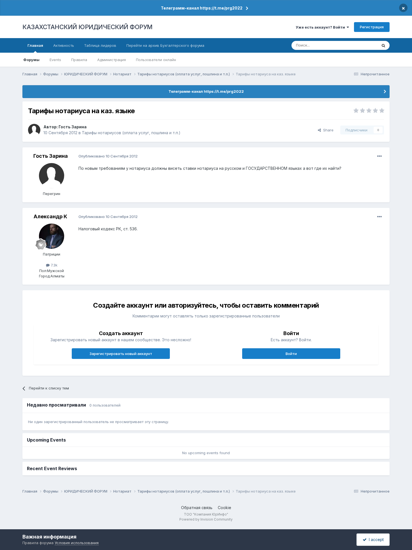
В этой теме (360, 45)
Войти (291, 353)
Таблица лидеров (100, 45)
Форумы (31, 59)
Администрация (111, 59)
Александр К (50, 216)
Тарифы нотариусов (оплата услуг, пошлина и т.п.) (131, 132)
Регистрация (372, 27)
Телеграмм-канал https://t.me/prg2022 (201, 8)
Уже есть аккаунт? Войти (321, 27)
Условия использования (77, 542)
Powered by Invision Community (206, 519)
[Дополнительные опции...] (379, 156)
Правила (79, 59)
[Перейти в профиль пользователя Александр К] (51, 236)
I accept (375, 539)
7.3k (53, 265)
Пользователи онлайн (156, 59)
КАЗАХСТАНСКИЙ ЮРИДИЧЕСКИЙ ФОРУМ (87, 27)
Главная (35, 45)
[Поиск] (383, 45)
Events (55, 59)
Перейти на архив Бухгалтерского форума (165, 45)
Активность (63, 45)
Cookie (224, 507)
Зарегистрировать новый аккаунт (120, 353)
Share (327, 130)
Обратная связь (196, 507)
